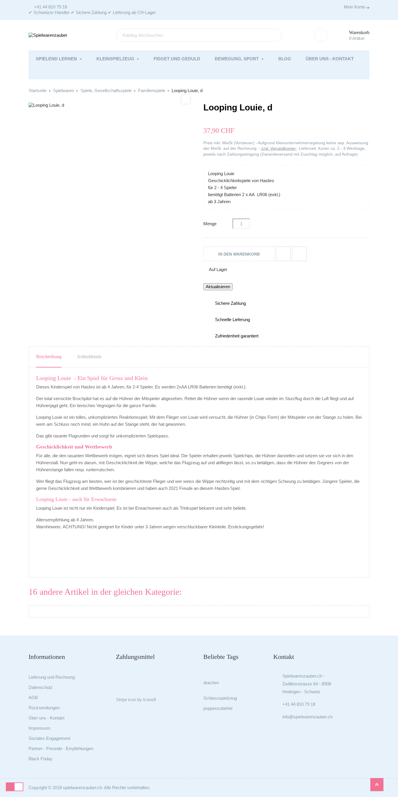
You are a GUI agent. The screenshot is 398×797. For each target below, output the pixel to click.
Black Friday (40, 758)
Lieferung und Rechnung (52, 677)
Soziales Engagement (49, 738)
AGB (33, 697)
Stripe (121, 699)
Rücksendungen (44, 707)
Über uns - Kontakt (46, 717)
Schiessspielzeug (220, 698)
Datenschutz (41, 687)
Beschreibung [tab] (48, 356)
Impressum (39, 728)
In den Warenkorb (239, 254)
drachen (211, 682)
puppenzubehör (218, 708)
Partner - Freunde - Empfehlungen (61, 748)
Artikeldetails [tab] (89, 356)
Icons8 (149, 699)
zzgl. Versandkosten (279, 148)
